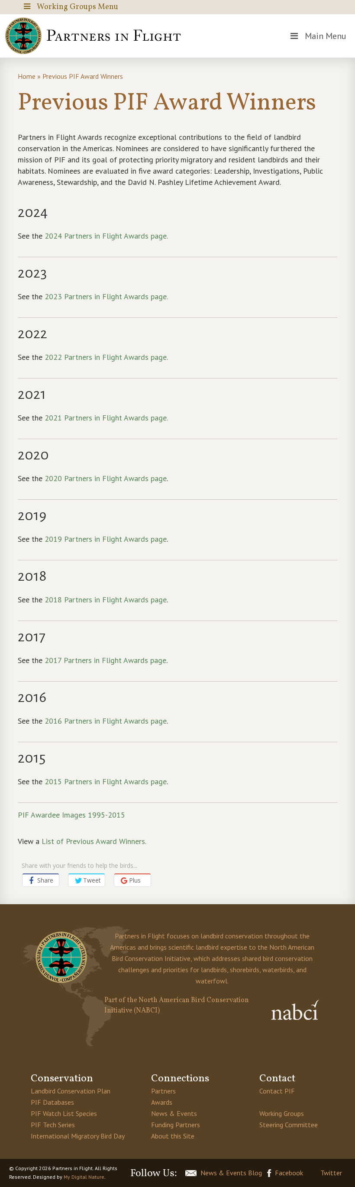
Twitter (331, 1172)
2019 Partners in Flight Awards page (106, 539)
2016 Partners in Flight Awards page (106, 721)
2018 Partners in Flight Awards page (106, 600)
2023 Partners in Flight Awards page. (106, 296)
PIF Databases (52, 1102)
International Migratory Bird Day (78, 1136)
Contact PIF (277, 1091)
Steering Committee (288, 1124)
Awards (161, 1102)
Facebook (289, 1172)
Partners (163, 1091)
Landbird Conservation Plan (70, 1091)
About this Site (172, 1136)
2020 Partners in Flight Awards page (106, 478)
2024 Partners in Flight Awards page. (107, 236)
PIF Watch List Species (64, 1113)
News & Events (174, 1113)
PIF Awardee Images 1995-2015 (71, 815)
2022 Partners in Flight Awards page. (107, 357)
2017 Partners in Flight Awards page (105, 660)
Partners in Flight (96, 36)
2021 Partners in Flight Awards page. (106, 418)
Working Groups (281, 1113)
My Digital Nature (84, 1177)
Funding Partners (175, 1124)
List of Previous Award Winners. (94, 841)
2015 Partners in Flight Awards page (106, 781)
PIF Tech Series (53, 1124)
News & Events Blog (231, 1172)
